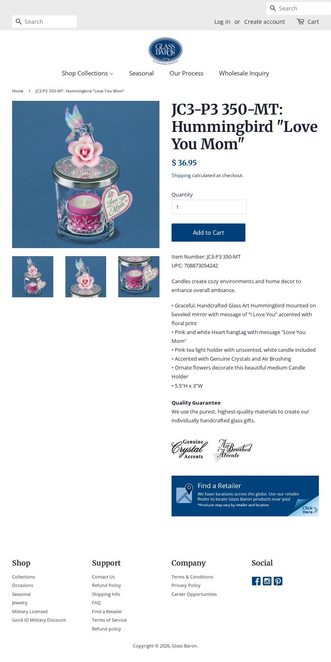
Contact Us (103, 577)
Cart (313, 21)
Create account (264, 21)
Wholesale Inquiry (244, 73)
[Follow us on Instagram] (267, 581)
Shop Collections (85, 73)
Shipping (181, 175)
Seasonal (141, 73)
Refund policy (106, 629)
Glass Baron (184, 646)
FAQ (96, 602)
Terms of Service (109, 620)
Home (17, 91)
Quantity (182, 194)
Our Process (186, 73)
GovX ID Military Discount (39, 620)
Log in (222, 21)
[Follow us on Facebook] (256, 581)
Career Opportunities (194, 594)
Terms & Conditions (192, 577)
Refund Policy (106, 585)
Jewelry (19, 602)
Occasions (22, 585)
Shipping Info (106, 594)
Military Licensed (30, 611)
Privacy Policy (186, 585)
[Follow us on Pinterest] (278, 581)
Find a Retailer (107, 611)
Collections (23, 577)
